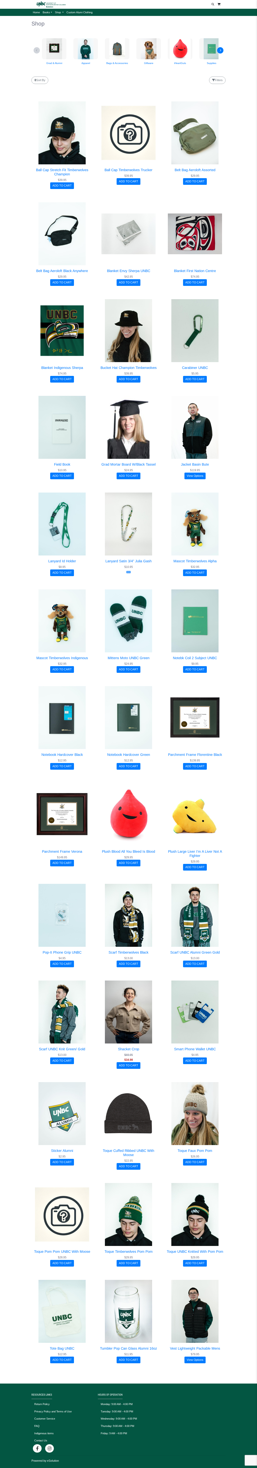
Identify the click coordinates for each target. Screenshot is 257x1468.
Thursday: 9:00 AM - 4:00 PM (117, 1425)
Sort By (40, 80)
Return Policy (42, 1404)
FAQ (37, 1425)
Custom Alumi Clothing (79, 12)
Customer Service (44, 1418)
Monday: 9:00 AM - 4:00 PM (117, 1404)
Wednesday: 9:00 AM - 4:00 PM (119, 1418)
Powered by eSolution (45, 1460)
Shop (58, 12)
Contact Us (40, 1440)
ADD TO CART (62, 185)
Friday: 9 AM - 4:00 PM (114, 1433)
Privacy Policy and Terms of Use (53, 1411)
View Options (195, 475)
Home (36, 12)
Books (46, 12)
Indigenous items (44, 1433)
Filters (219, 80)
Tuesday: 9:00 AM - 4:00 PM (117, 1411)
